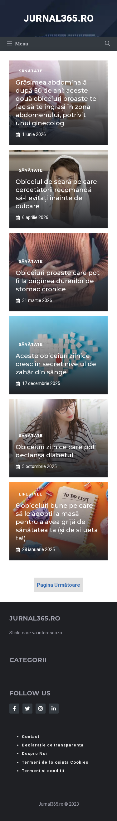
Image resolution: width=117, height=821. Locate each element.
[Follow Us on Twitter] (27, 709)
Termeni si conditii (43, 770)
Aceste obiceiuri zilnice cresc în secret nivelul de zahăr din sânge (56, 364)
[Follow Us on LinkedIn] (54, 709)
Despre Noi (34, 753)
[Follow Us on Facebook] (14, 709)
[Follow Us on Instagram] (41, 709)
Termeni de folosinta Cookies (55, 762)
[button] (107, 44)
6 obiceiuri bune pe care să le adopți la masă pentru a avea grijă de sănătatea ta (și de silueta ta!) (57, 522)
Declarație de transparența (53, 745)
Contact (30, 736)
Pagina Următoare (58, 585)
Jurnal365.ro (58, 18)
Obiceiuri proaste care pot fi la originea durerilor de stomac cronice (58, 281)
